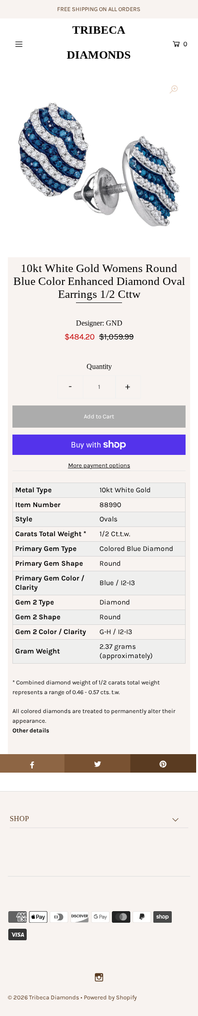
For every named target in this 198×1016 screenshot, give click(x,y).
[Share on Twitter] (97, 763)
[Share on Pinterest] (163, 763)
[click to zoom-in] (173, 90)
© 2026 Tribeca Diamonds (43, 997)
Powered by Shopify (110, 997)
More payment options (99, 465)
